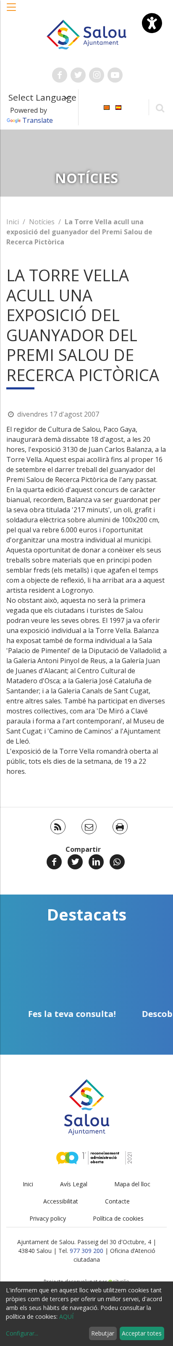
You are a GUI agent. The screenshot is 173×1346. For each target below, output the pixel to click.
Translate (37, 120)
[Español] (118, 107)
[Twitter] (75, 861)
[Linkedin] (96, 861)
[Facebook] (54, 861)
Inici (12, 221)
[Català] (107, 107)
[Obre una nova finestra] (59, 75)
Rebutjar (102, 1333)
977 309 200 (86, 1251)
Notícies (42, 221)
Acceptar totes (142, 1333)
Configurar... (22, 1333)
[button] (12, 11)
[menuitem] (107, 106)
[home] (86, 34)
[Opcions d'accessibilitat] (152, 23)
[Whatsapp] (117, 861)
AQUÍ (66, 1316)
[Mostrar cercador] (159, 107)
